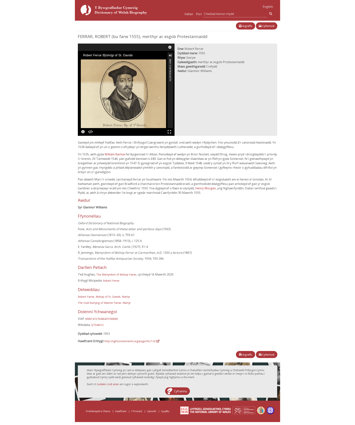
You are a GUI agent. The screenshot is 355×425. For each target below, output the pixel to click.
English (268, 7)
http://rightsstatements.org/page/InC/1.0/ (130, 341)
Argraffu (246, 26)
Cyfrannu (180, 391)
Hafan (189, 14)
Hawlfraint (120, 411)
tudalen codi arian (108, 384)
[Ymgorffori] (90, 131)
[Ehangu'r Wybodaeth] (170, 55)
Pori (199, 14)
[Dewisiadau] (170, 47)
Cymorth (151, 411)
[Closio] (83, 62)
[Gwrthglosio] (88, 62)
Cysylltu (165, 411)
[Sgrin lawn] (169, 131)
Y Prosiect (136, 411)
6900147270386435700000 (101, 319)
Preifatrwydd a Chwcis (98, 411)
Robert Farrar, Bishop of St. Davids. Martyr (104, 296)
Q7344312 (97, 325)
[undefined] (83, 131)
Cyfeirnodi (267, 26)
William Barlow (115, 154)
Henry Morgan (205, 188)
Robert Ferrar (111, 280)
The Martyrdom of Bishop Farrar (116, 274)
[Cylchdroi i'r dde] (93, 62)
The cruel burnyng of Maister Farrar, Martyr (104, 302)
